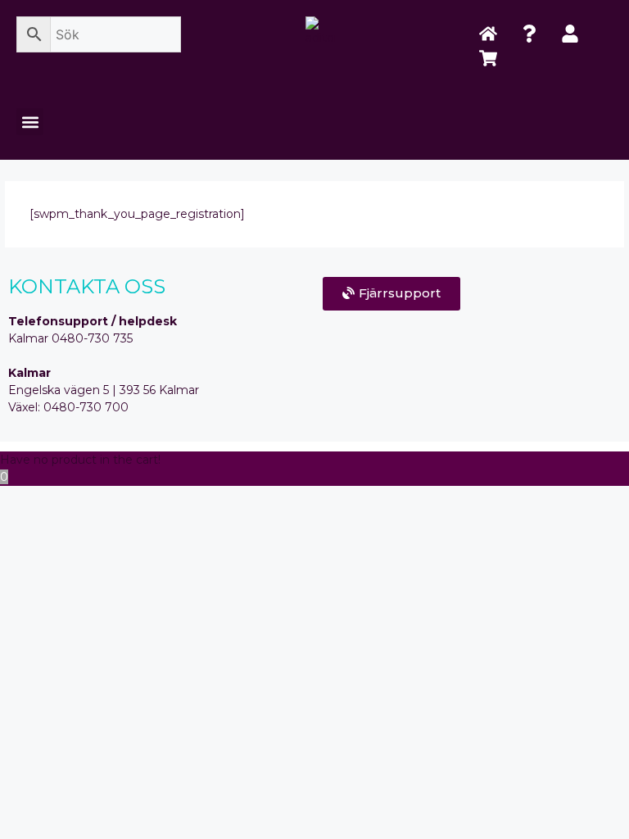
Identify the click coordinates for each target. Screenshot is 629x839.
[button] (29, 121)
